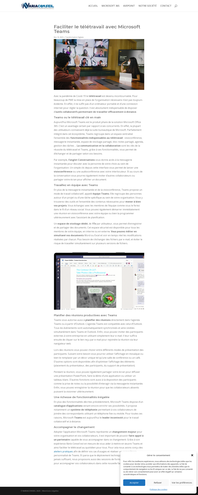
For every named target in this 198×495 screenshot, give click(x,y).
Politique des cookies (158, 489)
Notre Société (148, 6)
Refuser (158, 482)
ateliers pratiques (63, 451)
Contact (165, 6)
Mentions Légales (50, 491)
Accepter (134, 482)
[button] (192, 455)
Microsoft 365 (110, 6)
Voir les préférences (182, 482)
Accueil (93, 6)
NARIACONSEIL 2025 (31, 491)
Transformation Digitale (74, 37)
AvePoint (129, 6)
